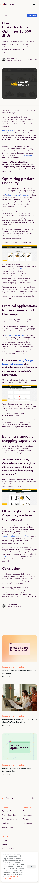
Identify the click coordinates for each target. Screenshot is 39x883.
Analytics (5, 823)
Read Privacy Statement (11, 878)
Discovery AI (6, 811)
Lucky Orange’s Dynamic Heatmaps (18, 362)
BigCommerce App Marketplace (17, 195)
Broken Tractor (7, 130)
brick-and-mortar (27, 155)
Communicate (7, 827)
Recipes (26, 819)
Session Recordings (9, 815)
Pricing (4, 840)
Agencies (5, 844)
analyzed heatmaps (21, 269)
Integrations (27, 815)
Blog (24, 811)
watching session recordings (15, 335)
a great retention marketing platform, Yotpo (16, 535)
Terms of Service (8, 848)
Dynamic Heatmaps (9, 819)
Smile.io (5, 556)
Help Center (27, 823)
